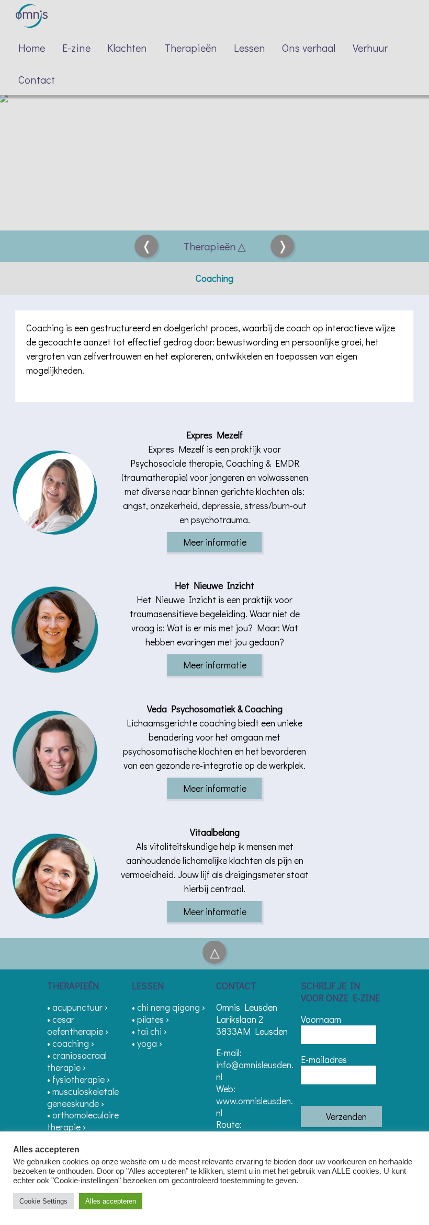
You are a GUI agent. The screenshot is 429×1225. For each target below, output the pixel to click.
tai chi (149, 1031)
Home (31, 47)
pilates (150, 1019)
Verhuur (370, 47)
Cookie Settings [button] (43, 1201)
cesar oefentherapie (75, 1025)
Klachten (127, 47)
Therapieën (190, 47)
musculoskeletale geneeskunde (83, 1097)
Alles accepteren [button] (110, 1201)
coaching (70, 1043)
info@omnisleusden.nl (254, 1070)
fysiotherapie (78, 1079)
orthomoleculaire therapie (83, 1120)
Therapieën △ (215, 246)
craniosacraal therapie (77, 1061)
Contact (36, 79)
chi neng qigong (168, 1007)
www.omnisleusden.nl (254, 1106)
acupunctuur (77, 1007)
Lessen (249, 47)
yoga (147, 1043)
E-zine (76, 47)
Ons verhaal (308, 47)
